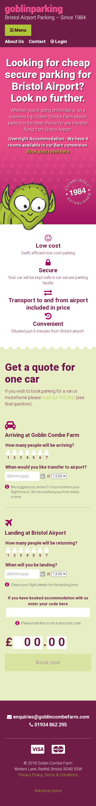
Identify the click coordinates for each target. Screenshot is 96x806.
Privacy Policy (30, 775)
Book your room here (48, 151)
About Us (14, 41)
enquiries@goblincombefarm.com (50, 717)
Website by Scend (48, 791)
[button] (42, 476)
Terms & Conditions (61, 775)
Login (60, 41)
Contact (37, 41)
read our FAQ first (58, 397)
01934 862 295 (50, 725)
